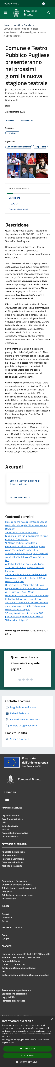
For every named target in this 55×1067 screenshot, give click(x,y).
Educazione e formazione (14, 881)
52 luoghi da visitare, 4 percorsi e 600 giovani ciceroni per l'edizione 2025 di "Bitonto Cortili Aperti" (24, 616)
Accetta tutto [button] (27, 1048)
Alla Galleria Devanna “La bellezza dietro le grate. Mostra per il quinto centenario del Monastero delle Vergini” (26, 606)
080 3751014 (33, 957)
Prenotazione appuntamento (16, 990)
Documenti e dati (10, 836)
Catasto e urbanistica (12, 862)
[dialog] (27, 1041)
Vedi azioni (25, 120)
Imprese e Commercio (13, 859)
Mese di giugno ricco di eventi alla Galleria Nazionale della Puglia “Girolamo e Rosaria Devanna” (26, 525)
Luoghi (5, 938)
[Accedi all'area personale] (43, 3)
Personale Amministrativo (15, 833)
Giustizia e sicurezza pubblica (17, 884)
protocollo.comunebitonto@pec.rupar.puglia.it (25, 975)
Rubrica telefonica (11, 961)
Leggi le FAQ (8, 997)
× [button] (52, 1019)
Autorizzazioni (9, 898)
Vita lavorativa (9, 855)
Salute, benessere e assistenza (17, 895)
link (12, 1042)
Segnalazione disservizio (14, 993)
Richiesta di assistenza (13, 1000)
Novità (17, 25)
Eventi (5, 935)
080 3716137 (19, 957)
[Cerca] (49, 13)
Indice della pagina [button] (19, 188)
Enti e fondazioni (10, 826)
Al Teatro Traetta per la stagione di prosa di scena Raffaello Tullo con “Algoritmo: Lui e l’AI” (26, 557)
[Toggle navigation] (6, 12)
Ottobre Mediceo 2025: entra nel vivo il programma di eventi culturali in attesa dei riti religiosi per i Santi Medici (26, 588)
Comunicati (7, 917)
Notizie (27, 25)
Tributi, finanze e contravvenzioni (19, 888)
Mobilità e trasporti (12, 866)
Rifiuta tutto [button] (27, 1055)
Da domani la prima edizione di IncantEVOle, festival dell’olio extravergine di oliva (27, 597)
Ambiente (7, 891)
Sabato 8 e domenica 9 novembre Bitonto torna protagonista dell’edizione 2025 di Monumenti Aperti (25, 578)
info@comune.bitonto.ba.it (22, 968)
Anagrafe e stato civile (13, 852)
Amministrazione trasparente (17, 1016)
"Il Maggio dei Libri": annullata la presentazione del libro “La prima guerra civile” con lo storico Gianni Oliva (25, 546)
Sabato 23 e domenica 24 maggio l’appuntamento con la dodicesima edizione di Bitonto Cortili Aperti (26, 536)
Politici (5, 829)
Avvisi (5, 921)
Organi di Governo (11, 815)
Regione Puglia (11, 3)
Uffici (4, 822)
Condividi (10, 120)
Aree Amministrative (12, 819)
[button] (27, 1062)
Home (6, 25)
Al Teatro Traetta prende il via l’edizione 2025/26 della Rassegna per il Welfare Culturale (25, 567)
